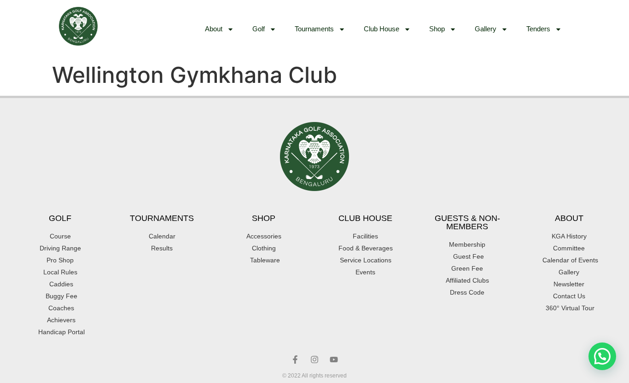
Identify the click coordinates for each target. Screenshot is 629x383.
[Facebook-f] (295, 359)
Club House (381, 29)
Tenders (538, 29)
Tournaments (314, 29)
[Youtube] (334, 359)
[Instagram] (314, 359)
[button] (602, 356)
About (213, 29)
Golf (258, 29)
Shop (437, 29)
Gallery (485, 29)
